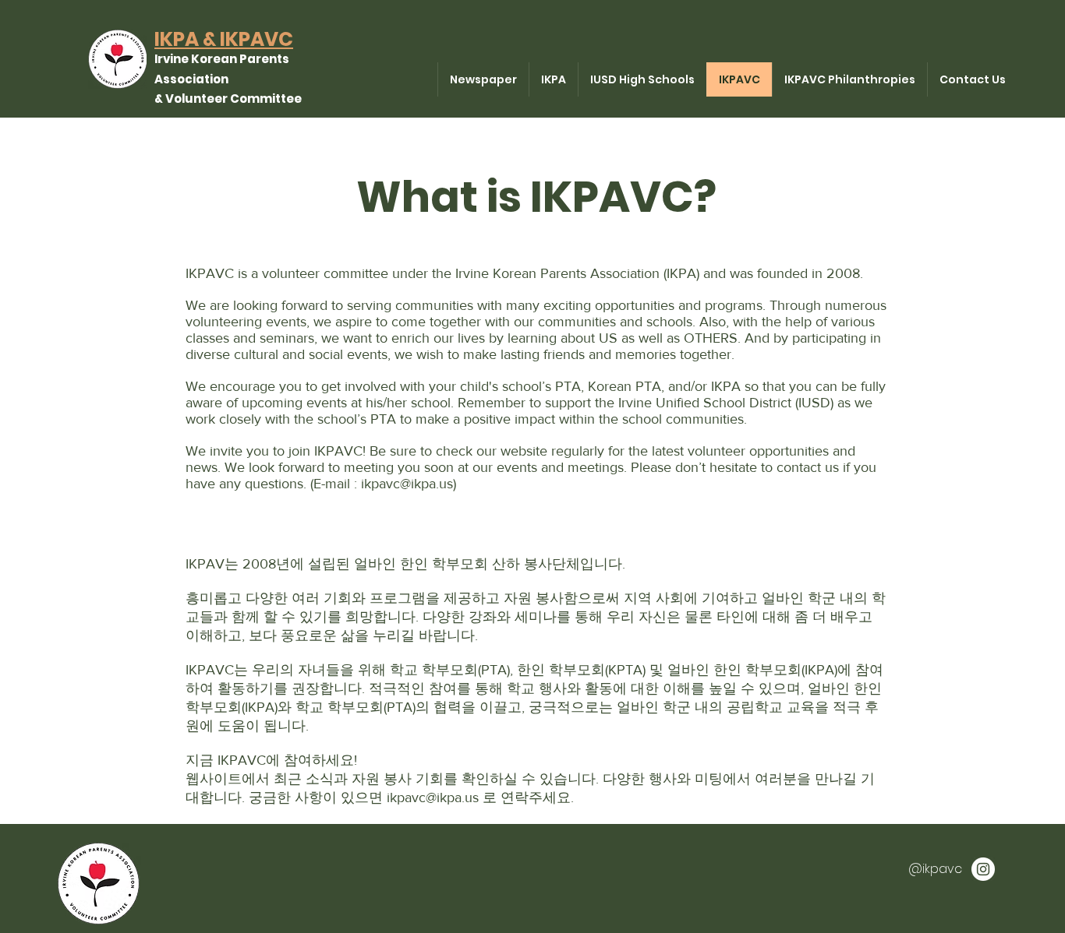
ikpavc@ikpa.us (407, 483)
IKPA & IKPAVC (223, 39)
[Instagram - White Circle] (983, 869)
